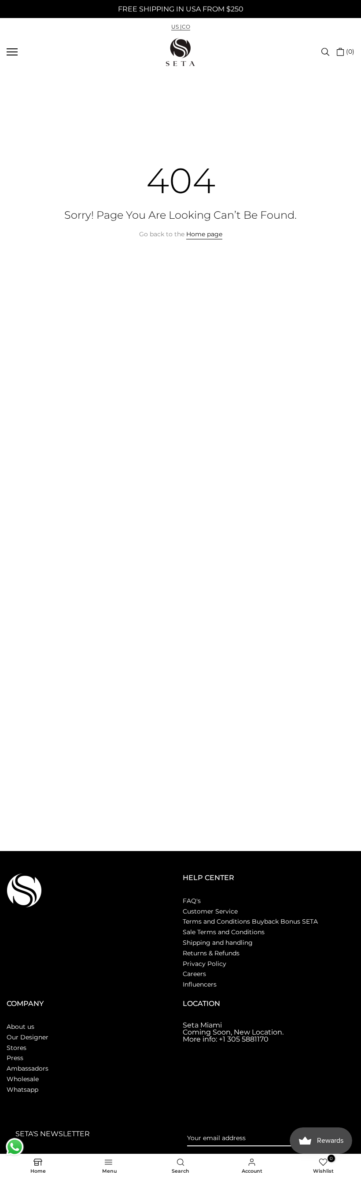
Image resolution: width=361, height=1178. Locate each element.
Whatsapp (22, 1090)
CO (186, 26)
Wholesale (23, 1079)
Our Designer (27, 1037)
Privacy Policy (204, 964)
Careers (194, 974)
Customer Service (210, 911)
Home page (204, 234)
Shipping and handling (218, 943)
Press (15, 1058)
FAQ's (192, 901)
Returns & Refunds (211, 953)
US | (176, 26)
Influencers (200, 984)
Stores (16, 1048)
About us (20, 1027)
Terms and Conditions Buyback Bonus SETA (250, 921)
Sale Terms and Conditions (224, 932)
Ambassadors (27, 1068)
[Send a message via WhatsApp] (14, 1147)
